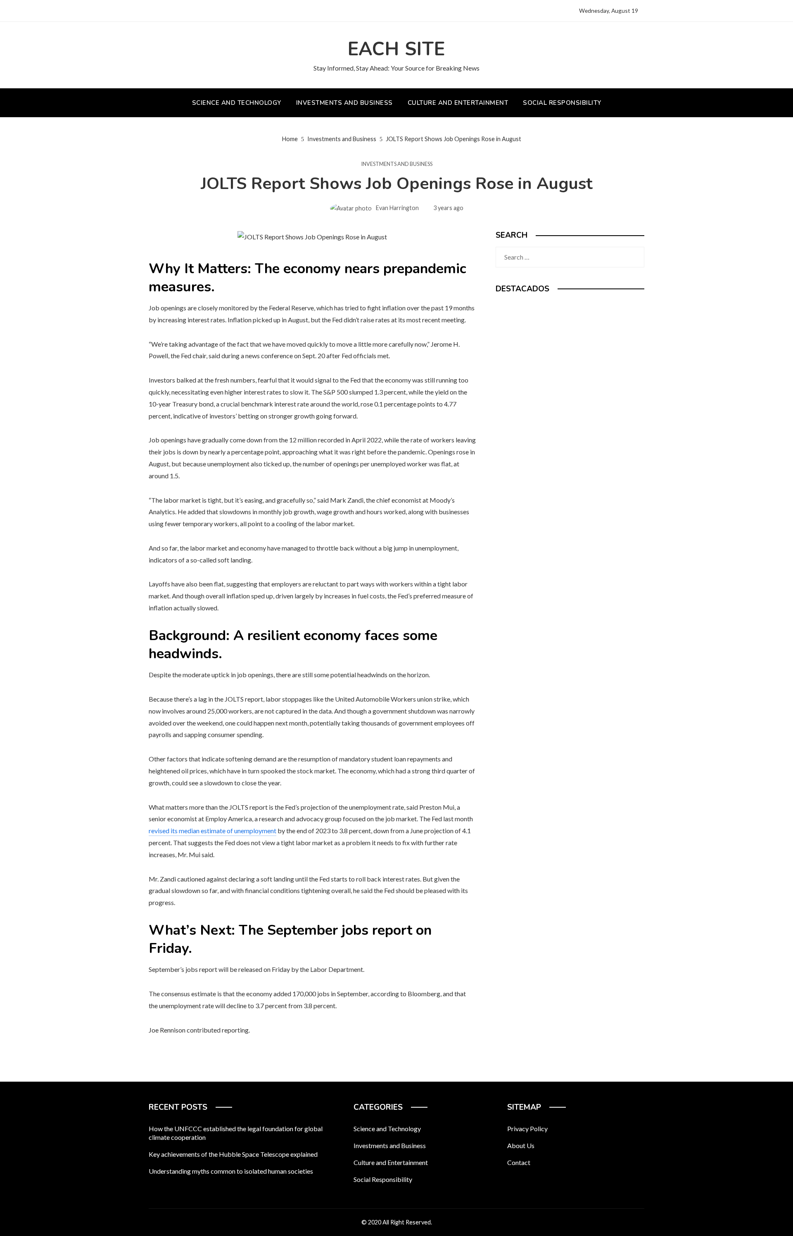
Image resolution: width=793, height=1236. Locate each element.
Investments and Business (396, 164)
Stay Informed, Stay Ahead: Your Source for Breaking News (396, 68)
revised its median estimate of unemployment (212, 830)
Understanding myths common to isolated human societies (231, 1171)
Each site (396, 49)
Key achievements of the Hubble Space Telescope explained (233, 1154)
